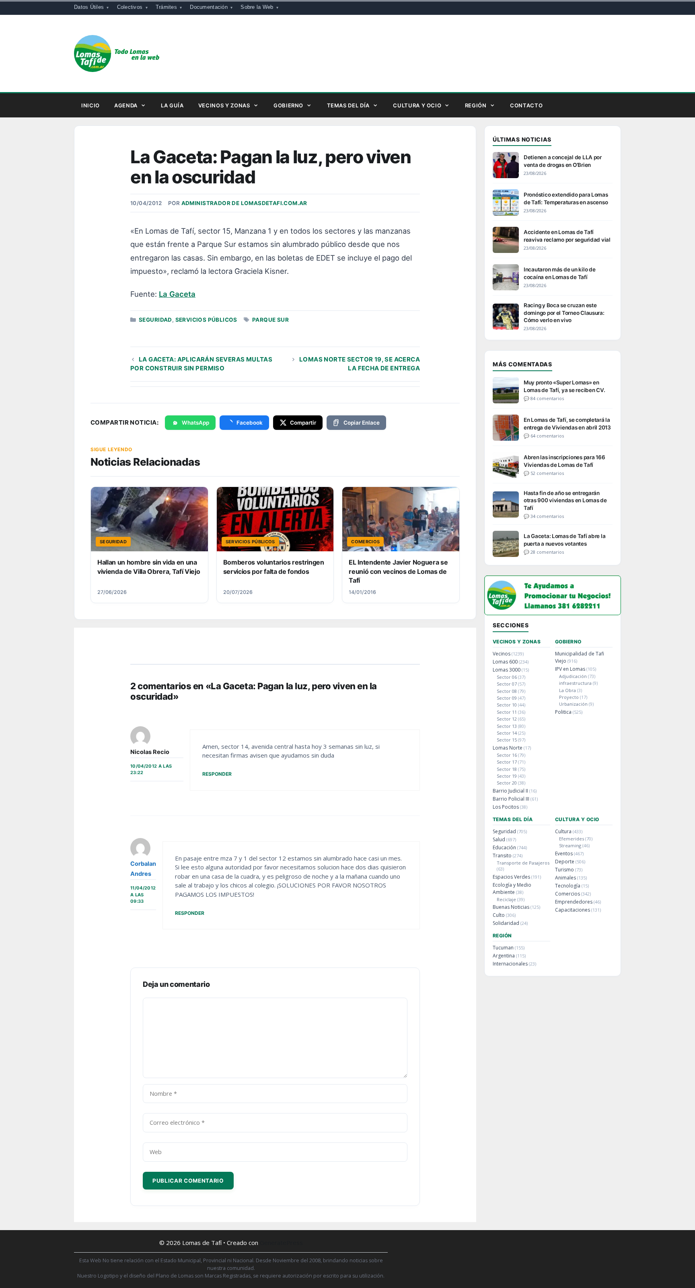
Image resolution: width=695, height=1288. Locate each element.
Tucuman (503, 947)
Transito (502, 855)
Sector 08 (507, 691)
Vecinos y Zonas (224, 105)
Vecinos (501, 653)
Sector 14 (507, 733)
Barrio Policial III (511, 798)
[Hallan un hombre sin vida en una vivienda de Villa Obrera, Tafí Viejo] (149, 519)
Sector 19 (507, 776)
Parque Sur (270, 319)
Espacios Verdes (511, 876)
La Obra (567, 690)
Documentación (208, 7)
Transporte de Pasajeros (523, 863)
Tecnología (567, 885)
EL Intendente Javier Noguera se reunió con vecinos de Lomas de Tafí (398, 571)
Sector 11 (507, 712)
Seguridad (155, 319)
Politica (563, 712)
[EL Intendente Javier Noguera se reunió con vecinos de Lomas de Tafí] (400, 519)
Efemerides (571, 839)
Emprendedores (573, 901)
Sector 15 (507, 740)
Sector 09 (507, 698)
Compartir (303, 422)
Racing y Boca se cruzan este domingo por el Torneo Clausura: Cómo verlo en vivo (564, 312)
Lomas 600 (505, 661)
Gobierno (288, 105)
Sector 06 (507, 677)
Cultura (563, 831)
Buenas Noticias (511, 907)
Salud (499, 839)
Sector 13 (507, 726)
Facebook (249, 422)
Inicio (90, 105)
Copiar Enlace (361, 422)
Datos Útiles (89, 7)
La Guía (172, 105)
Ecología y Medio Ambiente (512, 888)
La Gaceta (177, 294)
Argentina (504, 955)
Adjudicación (573, 676)
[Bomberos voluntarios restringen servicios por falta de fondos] (275, 519)
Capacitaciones (572, 909)
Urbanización (573, 704)
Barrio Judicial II (510, 790)
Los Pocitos (506, 806)
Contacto (526, 105)
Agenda (126, 105)
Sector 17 (507, 762)
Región (476, 105)
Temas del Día (348, 105)
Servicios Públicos (206, 319)
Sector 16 (507, 755)
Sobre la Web (257, 7)
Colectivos (130, 7)
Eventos (564, 853)
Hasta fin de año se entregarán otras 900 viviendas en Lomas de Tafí (565, 500)
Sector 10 (507, 705)
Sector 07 (507, 684)
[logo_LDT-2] (552, 612)
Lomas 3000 (506, 669)
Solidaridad (506, 923)
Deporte (564, 861)
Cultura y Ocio (417, 105)
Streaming (570, 845)
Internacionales (510, 963)
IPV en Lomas (570, 669)
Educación (504, 847)
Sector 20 (507, 783)
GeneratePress (281, 1243)
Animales (565, 877)
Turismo (564, 869)
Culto (499, 915)
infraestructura (575, 683)
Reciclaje (506, 899)
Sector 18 (507, 769)
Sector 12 (507, 719)
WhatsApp (195, 422)
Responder (217, 774)
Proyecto (569, 697)
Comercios (567, 893)
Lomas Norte (507, 747)
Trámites (166, 7)
